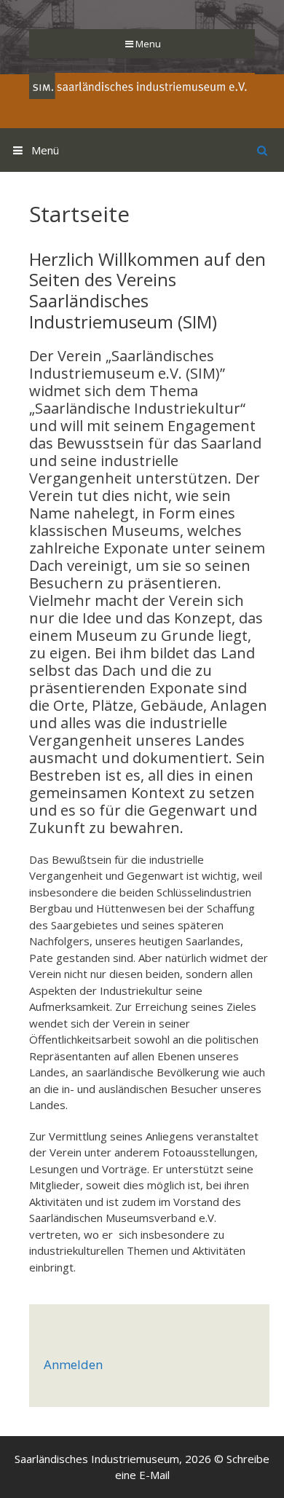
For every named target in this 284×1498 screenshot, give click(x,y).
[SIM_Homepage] (142, 84)
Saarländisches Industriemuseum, (98, 1458)
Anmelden (73, 1364)
